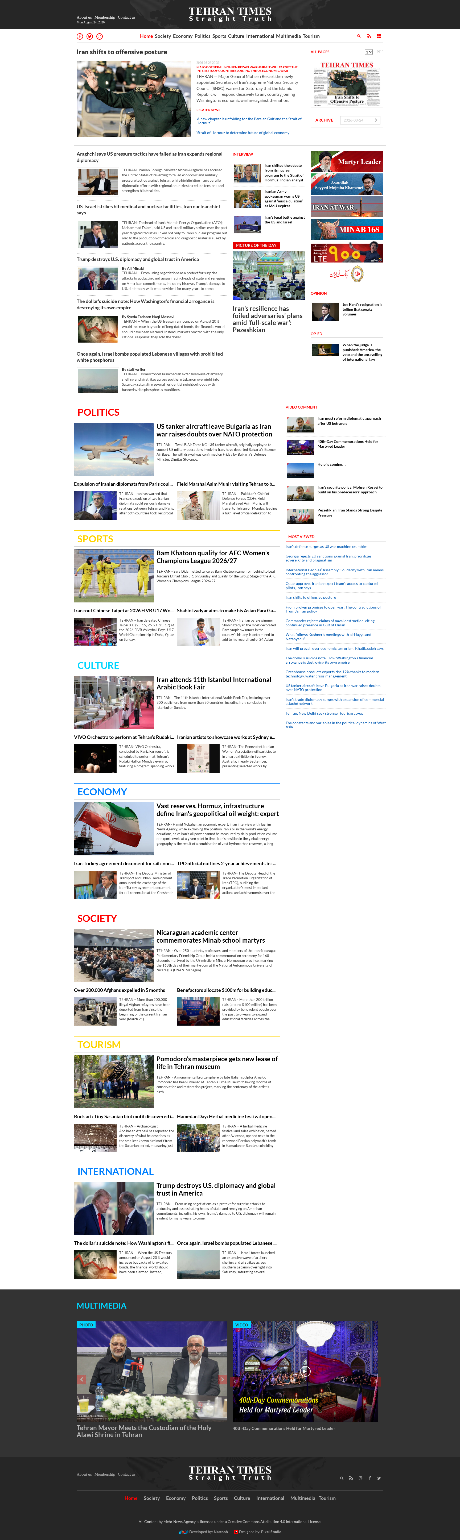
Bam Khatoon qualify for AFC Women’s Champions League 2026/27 (213, 556)
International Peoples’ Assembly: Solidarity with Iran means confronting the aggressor (335, 572)
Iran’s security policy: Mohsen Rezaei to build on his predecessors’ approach (350, 489)
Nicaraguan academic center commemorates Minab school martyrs (211, 936)
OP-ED (316, 333)
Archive (324, 120)
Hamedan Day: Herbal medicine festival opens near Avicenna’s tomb (227, 1116)
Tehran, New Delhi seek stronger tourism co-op (324, 713)
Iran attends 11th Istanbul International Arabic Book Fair (214, 683)
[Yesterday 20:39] (269, 275)
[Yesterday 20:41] (95, 505)
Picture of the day (256, 245)
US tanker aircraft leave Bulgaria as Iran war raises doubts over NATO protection (214, 430)
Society (163, 36)
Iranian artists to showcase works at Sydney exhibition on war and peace (227, 737)
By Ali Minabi (133, 268)
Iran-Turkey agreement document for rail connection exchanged (124, 863)
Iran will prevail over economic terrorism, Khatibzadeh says (335, 648)
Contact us (126, 17)
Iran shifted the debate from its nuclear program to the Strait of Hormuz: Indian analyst (284, 172)
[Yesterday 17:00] (95, 1011)
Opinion (319, 293)
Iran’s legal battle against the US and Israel (285, 219)
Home (146, 36)
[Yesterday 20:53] (198, 758)
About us (84, 17)
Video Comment (301, 407)
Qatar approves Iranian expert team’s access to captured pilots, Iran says (332, 585)
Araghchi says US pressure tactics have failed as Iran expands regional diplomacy (150, 157)
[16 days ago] (300, 516)
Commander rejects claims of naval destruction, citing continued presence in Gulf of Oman (330, 622)
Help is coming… (332, 464)
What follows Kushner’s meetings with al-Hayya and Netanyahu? (328, 636)
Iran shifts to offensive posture (122, 52)
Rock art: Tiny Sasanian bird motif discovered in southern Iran (124, 1116)
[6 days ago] (300, 493)
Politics (203, 36)
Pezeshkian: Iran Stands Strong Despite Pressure (350, 512)
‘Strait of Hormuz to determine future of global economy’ (243, 132)
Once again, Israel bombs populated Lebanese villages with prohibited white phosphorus (150, 357)
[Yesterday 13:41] (300, 424)
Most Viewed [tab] (301, 536)
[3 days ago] (300, 447)
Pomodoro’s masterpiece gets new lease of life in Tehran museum (217, 1062)
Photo (86, 1324)
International (260, 36)
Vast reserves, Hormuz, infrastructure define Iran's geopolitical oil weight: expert (218, 809)
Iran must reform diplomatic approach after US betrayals (349, 420)
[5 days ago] (300, 470)
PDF (380, 52)
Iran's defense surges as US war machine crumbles (326, 546)
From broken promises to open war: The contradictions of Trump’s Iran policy (333, 609)
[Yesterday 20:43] (98, 182)
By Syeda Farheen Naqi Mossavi (148, 316)
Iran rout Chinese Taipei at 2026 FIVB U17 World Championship (124, 610)
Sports (219, 36)
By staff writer (134, 369)
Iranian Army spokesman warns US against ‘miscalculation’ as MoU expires (284, 198)
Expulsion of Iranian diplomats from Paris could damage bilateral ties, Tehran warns (124, 484)
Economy (183, 36)
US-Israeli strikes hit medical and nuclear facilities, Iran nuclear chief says (148, 209)
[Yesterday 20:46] (98, 234)
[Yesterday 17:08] (198, 1011)
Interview (243, 154)
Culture (236, 36)
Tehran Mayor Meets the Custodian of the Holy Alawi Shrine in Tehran (144, 1431)
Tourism (311, 36)
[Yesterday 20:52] (114, 702)
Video (241, 1324)
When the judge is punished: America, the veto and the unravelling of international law (362, 352)
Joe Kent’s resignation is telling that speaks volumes (362, 309)
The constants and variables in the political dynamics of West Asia (336, 725)
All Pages (320, 51)
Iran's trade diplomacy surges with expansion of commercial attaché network (335, 701)
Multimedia (288, 36)
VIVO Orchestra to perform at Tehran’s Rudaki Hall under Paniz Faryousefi (124, 737)
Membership (105, 17)
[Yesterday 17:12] (95, 1138)
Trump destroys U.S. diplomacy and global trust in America (138, 259)
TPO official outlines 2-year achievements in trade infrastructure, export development (227, 863)
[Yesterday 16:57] (114, 955)
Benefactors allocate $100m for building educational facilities (227, 990)
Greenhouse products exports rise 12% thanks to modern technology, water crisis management (332, 673)
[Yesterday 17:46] (198, 1138)
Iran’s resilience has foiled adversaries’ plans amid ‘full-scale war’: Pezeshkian (267, 319)
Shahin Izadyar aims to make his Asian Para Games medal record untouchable (227, 610)
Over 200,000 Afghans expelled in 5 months (119, 990)
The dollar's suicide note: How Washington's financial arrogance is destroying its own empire (146, 304)
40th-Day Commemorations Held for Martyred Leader (348, 443)
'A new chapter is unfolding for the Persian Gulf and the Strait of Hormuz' (249, 120)
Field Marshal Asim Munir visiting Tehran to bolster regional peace (227, 484)
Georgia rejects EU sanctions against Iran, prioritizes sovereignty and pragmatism (328, 558)
